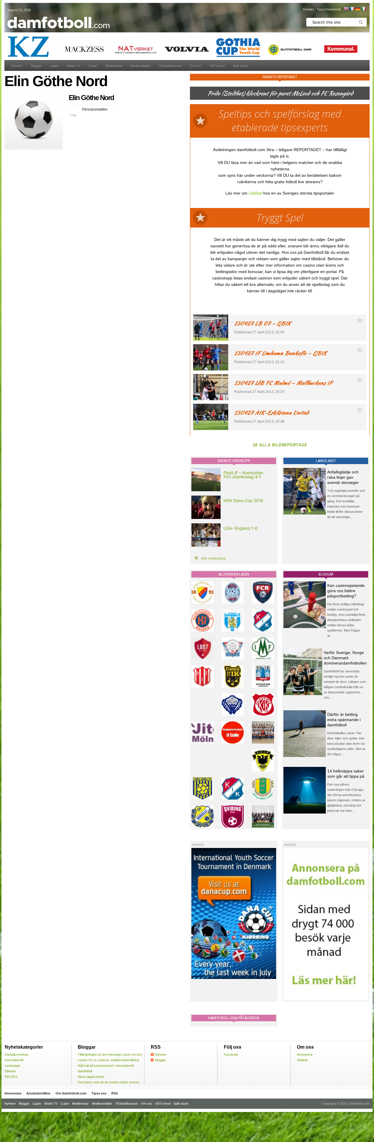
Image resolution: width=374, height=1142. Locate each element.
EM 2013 (11, 1076)
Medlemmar (113, 66)
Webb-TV (73, 66)
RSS (114, 1093)
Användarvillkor (38, 1093)
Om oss (195, 66)
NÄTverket (217, 66)
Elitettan (10, 1071)
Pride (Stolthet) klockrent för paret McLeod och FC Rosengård (280, 93)
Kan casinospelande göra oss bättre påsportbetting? (346, 590)
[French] (351, 8)
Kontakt (308, 9)
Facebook (231, 1054)
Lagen (54, 66)
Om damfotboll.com (71, 1093)
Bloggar (36, 66)
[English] (346, 8)
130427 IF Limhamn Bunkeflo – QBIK (280, 353)
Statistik (302, 1060)
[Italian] (363, 8)
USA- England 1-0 (241, 528)
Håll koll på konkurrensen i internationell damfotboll (106, 1068)
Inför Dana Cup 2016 (243, 500)
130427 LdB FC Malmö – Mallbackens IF (283, 383)
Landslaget (12, 1065)
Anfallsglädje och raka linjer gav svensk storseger (343, 477)
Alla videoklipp (213, 558)
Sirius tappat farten (91, 1076)
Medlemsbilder (140, 66)
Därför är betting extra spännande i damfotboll (344, 719)
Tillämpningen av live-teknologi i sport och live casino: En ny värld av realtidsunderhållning (110, 1057)
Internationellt (14, 1060)
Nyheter (17, 66)
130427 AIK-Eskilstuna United (271, 413)
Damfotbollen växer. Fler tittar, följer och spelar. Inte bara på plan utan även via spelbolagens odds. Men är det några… (346, 743)
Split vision (240, 66)
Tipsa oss (98, 1093)
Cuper (93, 66)
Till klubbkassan (170, 66)
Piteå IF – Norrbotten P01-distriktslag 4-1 (243, 474)
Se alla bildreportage (280, 444)
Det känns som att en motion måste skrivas (108, 1082)
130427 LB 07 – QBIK (262, 323)
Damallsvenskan (16, 1054)
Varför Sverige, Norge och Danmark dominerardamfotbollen (345, 657)
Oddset (255, 193)
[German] (357, 8)
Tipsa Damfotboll (328, 9)
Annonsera (304, 1054)
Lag (73, 115)
